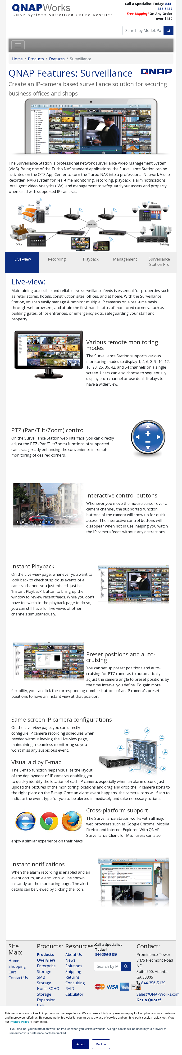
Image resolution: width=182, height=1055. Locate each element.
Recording (57, 259)
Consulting (75, 982)
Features (57, 58)
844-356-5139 (106, 954)
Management (125, 259)
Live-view (22, 259)
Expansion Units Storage (46, 1005)
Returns (72, 977)
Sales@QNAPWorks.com (157, 994)
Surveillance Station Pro (159, 262)
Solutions (73, 965)
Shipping (73, 971)
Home (17, 58)
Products (36, 58)
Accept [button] (80, 1044)
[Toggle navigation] (18, 45)
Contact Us (18, 977)
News (70, 960)
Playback (91, 259)
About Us (73, 954)
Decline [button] (101, 1044)
